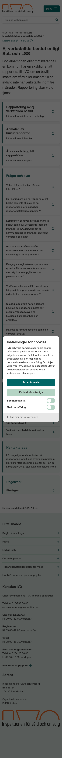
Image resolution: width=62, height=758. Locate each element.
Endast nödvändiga (31, 392)
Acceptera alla (31, 382)
